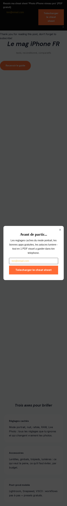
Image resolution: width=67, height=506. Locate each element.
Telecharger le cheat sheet (33, 269)
